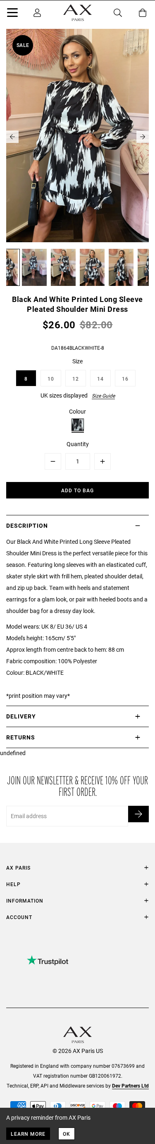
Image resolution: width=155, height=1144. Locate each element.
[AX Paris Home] (77, 13)
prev (12, 137)
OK (66, 1133)
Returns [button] (20, 737)
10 (51, 378)
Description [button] (27, 525)
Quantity (78, 444)
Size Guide (103, 395)
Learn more (28, 1133)
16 (125, 378)
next (142, 137)
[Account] (37, 12)
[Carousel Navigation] (77, 137)
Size (77, 361)
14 (100, 378)
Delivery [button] (21, 716)
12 (75, 378)
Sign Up (138, 814)
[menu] (12, 14)
